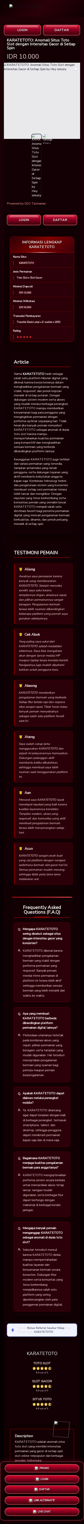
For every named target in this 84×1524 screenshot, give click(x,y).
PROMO (44, 1469)
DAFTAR (62, 30)
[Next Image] (77, 101)
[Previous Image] (7, 101)
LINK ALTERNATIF (44, 1501)
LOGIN (22, 30)
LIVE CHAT (44, 1512)
